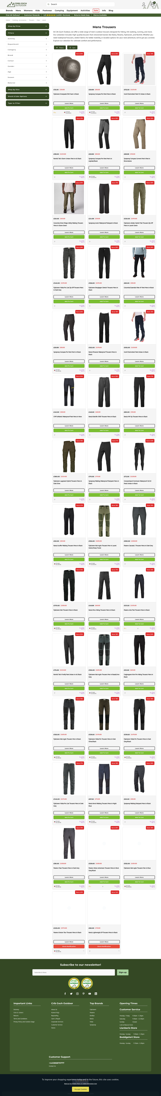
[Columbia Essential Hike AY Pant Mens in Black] (139, 263)
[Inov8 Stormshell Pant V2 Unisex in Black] (139, 69)
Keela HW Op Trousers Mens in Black (135, 416)
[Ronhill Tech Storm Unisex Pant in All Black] (69, 134)
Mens (18, 10)
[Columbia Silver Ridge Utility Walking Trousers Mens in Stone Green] (69, 198)
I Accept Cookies (80, 1089)
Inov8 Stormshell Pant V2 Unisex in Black (137, 94)
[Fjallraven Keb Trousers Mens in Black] (69, 585)
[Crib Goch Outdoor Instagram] (77, 993)
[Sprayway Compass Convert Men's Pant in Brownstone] (139, 134)
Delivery (16, 1010)
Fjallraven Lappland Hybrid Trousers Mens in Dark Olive (68, 482)
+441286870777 (56, 1063)
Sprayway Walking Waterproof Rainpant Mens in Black (104, 482)
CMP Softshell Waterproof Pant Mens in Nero (68, 416)
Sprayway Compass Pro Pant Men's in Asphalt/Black (100, 159)
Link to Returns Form (126, 1025)
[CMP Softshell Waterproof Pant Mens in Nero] (69, 392)
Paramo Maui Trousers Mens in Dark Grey (66, 868)
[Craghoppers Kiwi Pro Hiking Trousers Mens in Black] (139, 650)
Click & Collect (18, 1013)
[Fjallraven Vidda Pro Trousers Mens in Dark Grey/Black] (139, 714)
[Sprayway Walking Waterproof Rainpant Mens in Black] (104, 456)
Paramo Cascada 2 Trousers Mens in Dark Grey (138, 545)
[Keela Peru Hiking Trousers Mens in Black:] (104, 585)
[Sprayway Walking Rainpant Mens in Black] (139, 779)
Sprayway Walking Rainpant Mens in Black (137, 803)
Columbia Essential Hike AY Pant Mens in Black (139, 287)
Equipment (72, 10)
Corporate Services (57, 1022)
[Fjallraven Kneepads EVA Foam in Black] (69, 69)
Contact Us (52, 1066)
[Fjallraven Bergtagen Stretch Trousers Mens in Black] (104, 263)
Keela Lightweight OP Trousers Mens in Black (103, 932)
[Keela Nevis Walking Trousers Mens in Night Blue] (104, 779)
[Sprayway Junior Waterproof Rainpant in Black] (104, 198)
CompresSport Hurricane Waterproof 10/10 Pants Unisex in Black (137, 482)
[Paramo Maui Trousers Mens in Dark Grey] (69, 843)
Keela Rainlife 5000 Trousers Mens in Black (102, 416)
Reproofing (54, 1016)
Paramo (92, 1013)
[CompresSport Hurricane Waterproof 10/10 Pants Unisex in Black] (139, 456)
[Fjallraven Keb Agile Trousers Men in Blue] (139, 843)
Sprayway (93, 1025)
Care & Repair (55, 1019)
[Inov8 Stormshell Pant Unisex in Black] (139, 327)
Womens (28, 10)
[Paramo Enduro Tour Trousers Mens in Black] (69, 908)
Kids (37, 10)
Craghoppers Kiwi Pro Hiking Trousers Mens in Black (138, 675)
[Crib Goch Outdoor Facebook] (65, 993)
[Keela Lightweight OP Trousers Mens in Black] (104, 908)
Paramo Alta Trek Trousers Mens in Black (137, 610)
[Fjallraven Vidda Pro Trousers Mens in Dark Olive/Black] (104, 714)
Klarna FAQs (55, 1013)
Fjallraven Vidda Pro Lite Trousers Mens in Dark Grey (68, 804)
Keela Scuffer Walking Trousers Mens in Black (68, 545)
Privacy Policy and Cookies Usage (24, 1022)
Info (104, 10)
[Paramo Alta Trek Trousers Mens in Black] (139, 585)
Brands (9, 10)
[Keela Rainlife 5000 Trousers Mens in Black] (104, 392)
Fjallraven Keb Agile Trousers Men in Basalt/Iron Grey (104, 675)
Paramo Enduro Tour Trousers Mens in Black (67, 932)
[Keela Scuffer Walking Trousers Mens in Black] (69, 521)
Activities (85, 10)
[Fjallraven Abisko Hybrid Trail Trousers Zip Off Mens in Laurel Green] (139, 198)
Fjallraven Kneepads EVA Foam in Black (66, 94)
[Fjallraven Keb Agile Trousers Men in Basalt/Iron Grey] (104, 650)
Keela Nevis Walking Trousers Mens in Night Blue (102, 804)
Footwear (47, 10)
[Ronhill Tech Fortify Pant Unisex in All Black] (69, 650)
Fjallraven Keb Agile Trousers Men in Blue (137, 868)
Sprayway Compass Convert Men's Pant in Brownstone (137, 159)
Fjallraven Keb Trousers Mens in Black (66, 610)
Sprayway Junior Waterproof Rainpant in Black (103, 223)
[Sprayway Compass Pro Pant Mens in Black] (104, 69)
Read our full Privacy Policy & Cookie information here (80, 1083)
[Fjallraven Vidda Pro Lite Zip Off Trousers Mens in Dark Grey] (69, 263)
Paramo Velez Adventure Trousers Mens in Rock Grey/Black (104, 869)
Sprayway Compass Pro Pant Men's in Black (67, 352)
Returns (16, 1016)
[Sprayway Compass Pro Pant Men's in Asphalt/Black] (104, 134)
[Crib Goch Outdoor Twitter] (71, 993)
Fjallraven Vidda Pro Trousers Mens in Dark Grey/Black (137, 740)
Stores (53, 1028)
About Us (54, 1010)
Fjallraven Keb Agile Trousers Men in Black (67, 739)
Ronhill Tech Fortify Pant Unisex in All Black (67, 674)
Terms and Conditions (20, 1019)
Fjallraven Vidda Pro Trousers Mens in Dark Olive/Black (102, 740)
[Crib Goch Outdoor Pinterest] (83, 993)
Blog (111, 10)
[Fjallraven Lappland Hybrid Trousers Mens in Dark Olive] (69, 456)
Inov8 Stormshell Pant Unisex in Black (136, 352)
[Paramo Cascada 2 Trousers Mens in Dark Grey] (139, 521)
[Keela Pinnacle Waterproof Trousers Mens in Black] (104, 327)
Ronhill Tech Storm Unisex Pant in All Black (67, 158)
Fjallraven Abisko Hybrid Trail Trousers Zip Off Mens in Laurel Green (138, 224)
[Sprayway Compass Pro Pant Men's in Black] (69, 327)
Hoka (91, 1022)
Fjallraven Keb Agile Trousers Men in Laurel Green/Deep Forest (102, 546)
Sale (96, 10)
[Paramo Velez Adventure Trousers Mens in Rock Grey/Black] (104, 843)
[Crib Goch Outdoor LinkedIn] (95, 993)
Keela (91, 1019)
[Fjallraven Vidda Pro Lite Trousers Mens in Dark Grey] (69, 779)
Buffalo (92, 1016)
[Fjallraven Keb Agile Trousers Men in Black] (69, 714)
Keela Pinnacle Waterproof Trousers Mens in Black (103, 353)
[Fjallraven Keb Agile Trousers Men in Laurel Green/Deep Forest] (104, 521)
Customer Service (56, 1025)
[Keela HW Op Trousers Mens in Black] (139, 392)
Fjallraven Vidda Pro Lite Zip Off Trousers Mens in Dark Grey (68, 288)
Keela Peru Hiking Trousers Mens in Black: (102, 610)
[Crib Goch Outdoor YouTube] (89, 993)
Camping (59, 10)
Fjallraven (93, 1010)
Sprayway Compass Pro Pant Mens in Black (102, 94)
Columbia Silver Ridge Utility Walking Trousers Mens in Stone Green (68, 224)
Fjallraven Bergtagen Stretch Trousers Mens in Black (103, 288)
